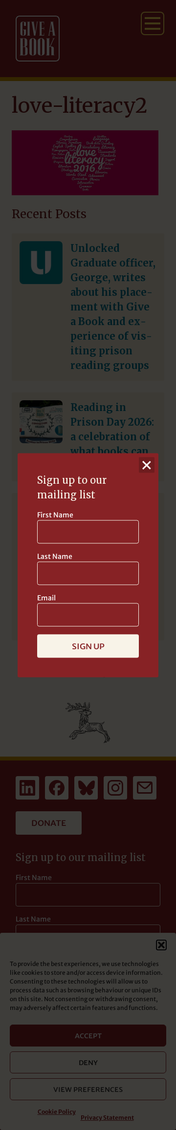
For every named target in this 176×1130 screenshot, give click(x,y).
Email (46, 597)
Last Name (54, 556)
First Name (55, 514)
